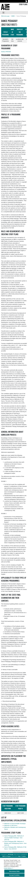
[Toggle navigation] (3, 12)
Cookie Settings (8, 868)
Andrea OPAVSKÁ (6, 51)
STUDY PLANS (23, 4)
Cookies (23, 856)
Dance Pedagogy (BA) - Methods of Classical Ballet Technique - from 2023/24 (14, 837)
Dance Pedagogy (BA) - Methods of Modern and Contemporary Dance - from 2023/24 (15, 843)
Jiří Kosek (10, 854)
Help (19, 856)
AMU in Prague (6, 856)
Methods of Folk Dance (10, 825)
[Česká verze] (26, 1)
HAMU (13, 16)
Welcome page (5, 16)
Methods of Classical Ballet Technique (15, 823)
